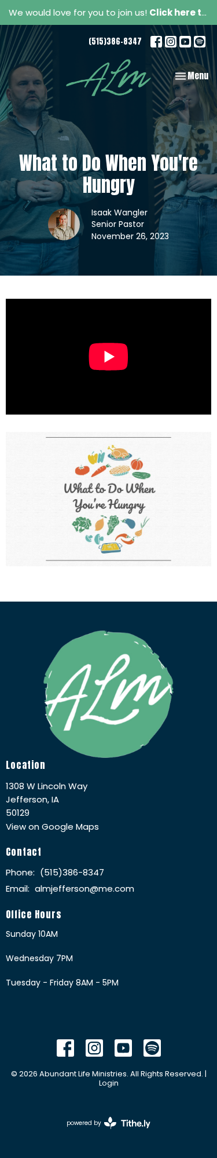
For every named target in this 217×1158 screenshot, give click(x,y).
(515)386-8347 (115, 41)
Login (109, 1083)
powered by (103, 1132)
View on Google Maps (52, 826)
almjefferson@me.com (84, 888)
